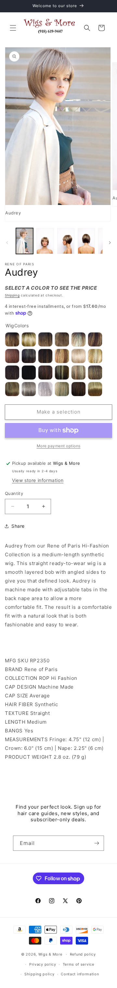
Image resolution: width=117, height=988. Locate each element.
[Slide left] (7, 242)
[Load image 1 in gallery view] (24, 241)
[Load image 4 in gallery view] (86, 241)
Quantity (14, 493)
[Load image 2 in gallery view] (45, 241)
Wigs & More (50, 954)
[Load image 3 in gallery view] (65, 241)
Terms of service (78, 964)
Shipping (12, 295)
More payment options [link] (59, 445)
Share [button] (18, 526)
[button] (13, 28)
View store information (37, 480)
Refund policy (83, 954)
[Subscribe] (96, 843)
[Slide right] (110, 242)
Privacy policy (42, 964)
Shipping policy (39, 974)
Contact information (80, 974)
